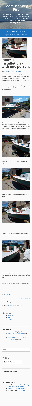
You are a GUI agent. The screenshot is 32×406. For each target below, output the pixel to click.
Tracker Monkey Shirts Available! (16, 333)
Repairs (9, 294)
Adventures (11, 315)
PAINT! (3, 298)
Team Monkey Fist (16, 8)
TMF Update (11, 339)
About (8, 31)
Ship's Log (10, 319)
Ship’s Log (15, 31)
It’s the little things (25, 298)
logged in (10, 305)
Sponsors (22, 31)
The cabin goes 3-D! (20, 388)
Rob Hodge (18, 71)
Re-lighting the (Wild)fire (14, 337)
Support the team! (10, 35)
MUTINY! (10, 341)
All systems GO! (12, 332)
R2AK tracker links (22, 35)
